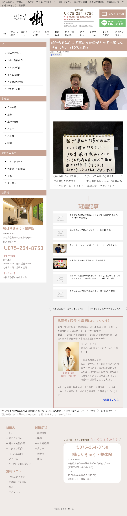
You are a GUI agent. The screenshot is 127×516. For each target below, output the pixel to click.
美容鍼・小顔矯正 (16, 168)
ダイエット (12, 183)
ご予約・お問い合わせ (20, 464)
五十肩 (10, 136)
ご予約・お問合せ (16, 89)
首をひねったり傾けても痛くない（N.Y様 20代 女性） (93, 291)
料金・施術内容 (69, 33)
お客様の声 (36, 33)
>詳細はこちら (110, 399)
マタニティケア (15, 161)
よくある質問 (106, 33)
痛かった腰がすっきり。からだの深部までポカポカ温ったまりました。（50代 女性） (70, 309)
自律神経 (11, 107)
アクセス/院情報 (15, 82)
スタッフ (47, 33)
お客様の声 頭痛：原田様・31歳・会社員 (87, 260)
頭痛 (9, 143)
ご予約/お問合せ (119, 33)
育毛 (9, 176)
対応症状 (13, 33)
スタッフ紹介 (13, 67)
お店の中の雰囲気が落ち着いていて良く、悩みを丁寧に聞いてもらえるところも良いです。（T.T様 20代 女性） (95, 277)
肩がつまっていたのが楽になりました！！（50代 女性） (94, 245)
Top (4, 33)
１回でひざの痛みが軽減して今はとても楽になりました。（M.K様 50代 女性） (95, 216)
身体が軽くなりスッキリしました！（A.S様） (108, 309)
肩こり (10, 129)
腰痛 (9, 114)
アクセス (82, 33)
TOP (44, 410)
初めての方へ (93, 33)
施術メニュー (24, 33)
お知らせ (57, 33)
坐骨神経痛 (12, 121)
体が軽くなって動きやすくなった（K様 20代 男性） (92, 230)
